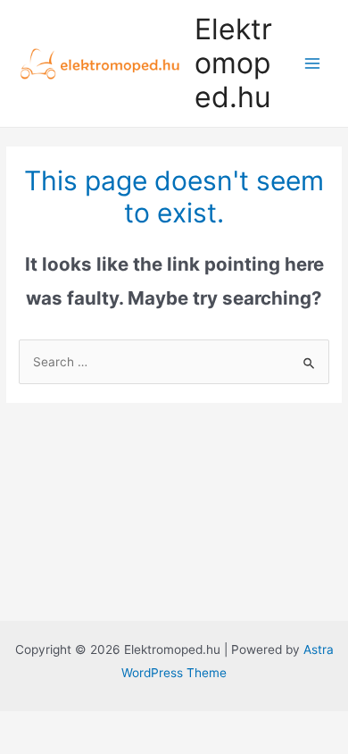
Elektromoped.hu (233, 63)
